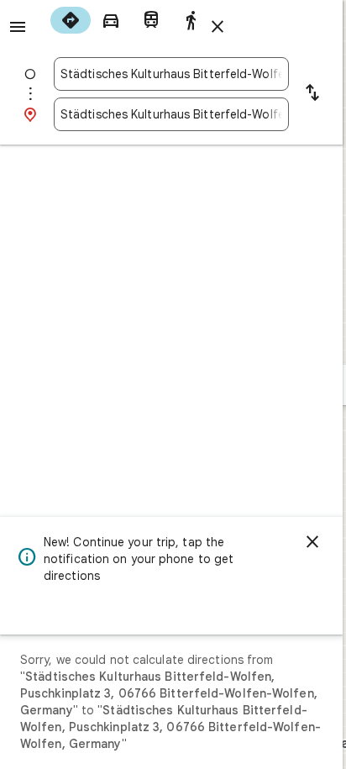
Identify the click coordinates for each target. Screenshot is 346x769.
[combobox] (171, 74)
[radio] (70, 20)
